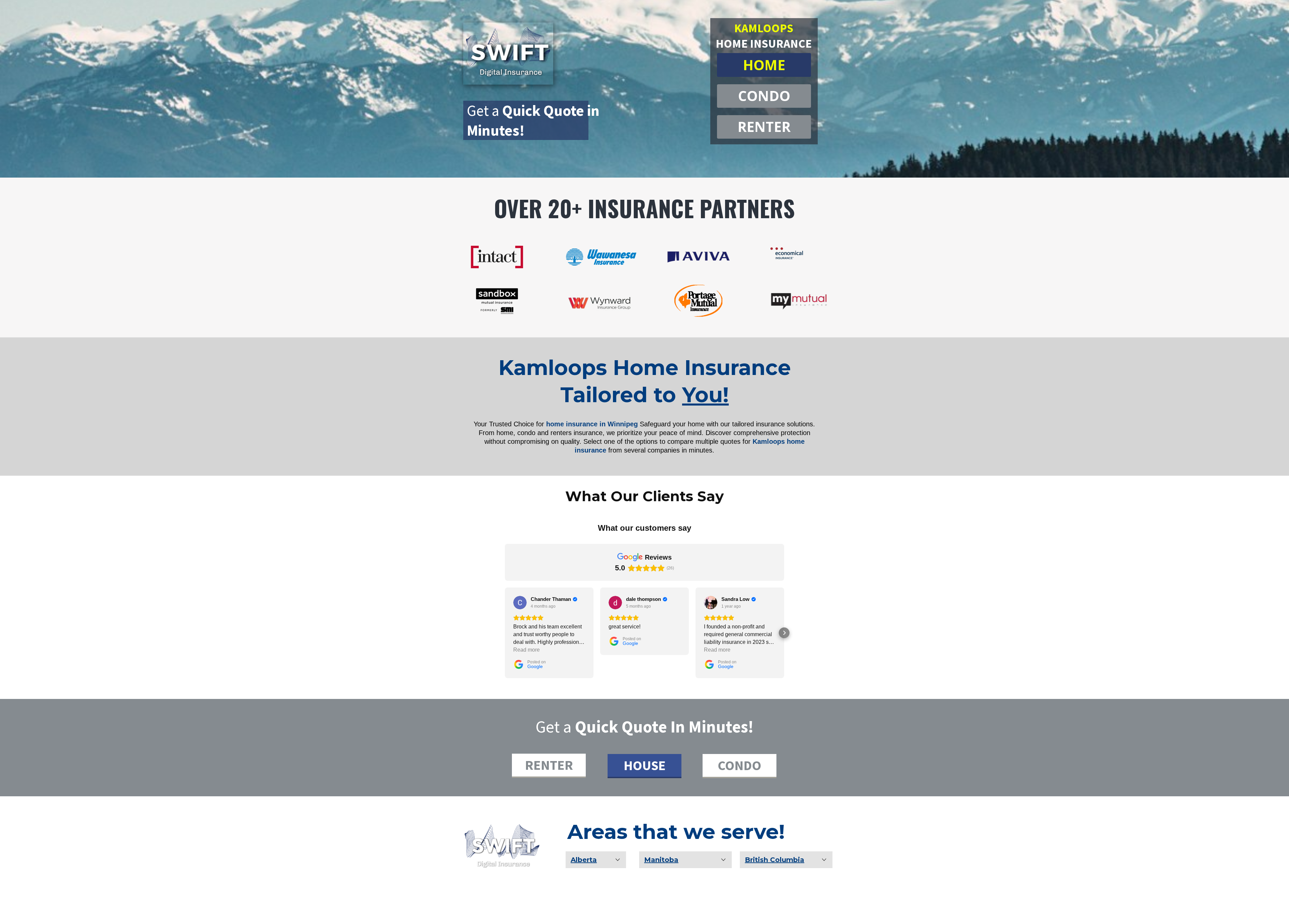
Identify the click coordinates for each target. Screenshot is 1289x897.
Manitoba (661, 860)
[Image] (502, 845)
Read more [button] (526, 650)
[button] (504, 632)
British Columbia (774, 860)
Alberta (584, 860)
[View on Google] (520, 602)
